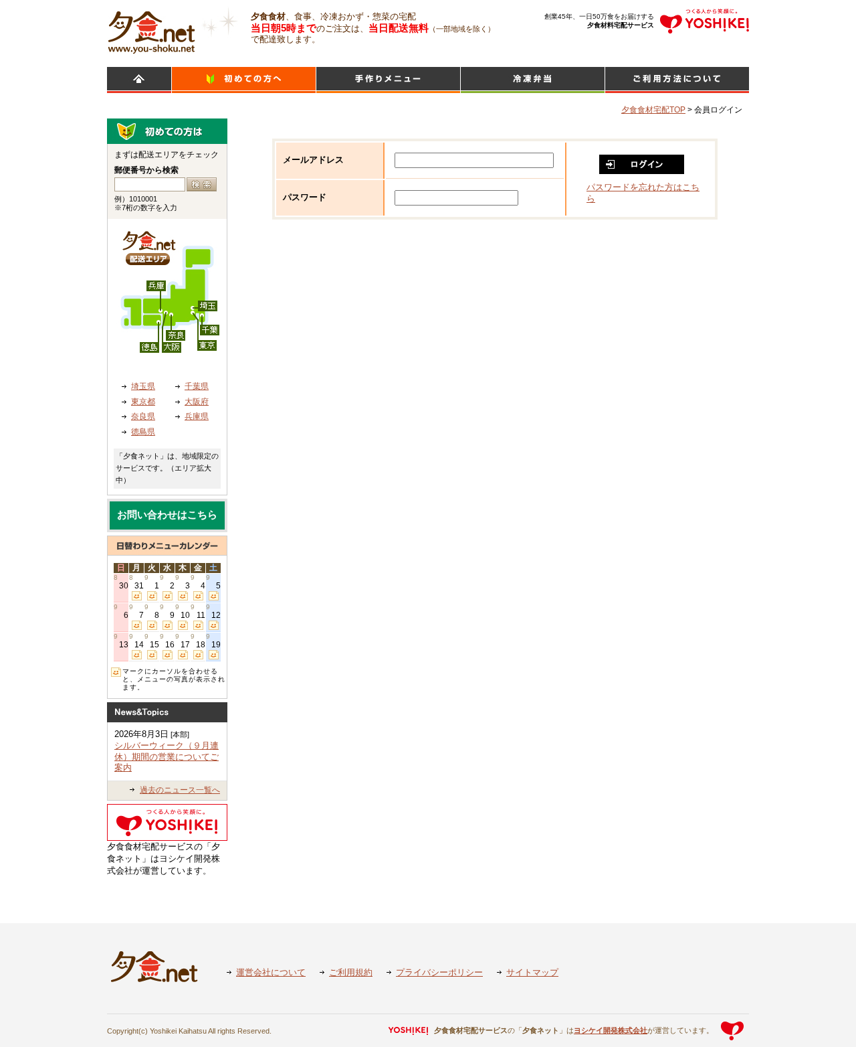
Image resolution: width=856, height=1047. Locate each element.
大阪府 (197, 401)
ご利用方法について (677, 80)
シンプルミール (533, 80)
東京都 (143, 401)
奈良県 (143, 416)
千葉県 (197, 386)
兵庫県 (197, 416)
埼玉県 (143, 386)
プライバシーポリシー (439, 972)
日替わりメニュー (388, 80)
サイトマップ (532, 972)
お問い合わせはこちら (167, 514)
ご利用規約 (350, 972)
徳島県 (143, 431)
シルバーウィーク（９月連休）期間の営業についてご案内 (166, 756)
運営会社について (271, 972)
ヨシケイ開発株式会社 (610, 1030)
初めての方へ (244, 80)
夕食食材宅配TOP (653, 109)
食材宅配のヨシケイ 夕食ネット (151, 30)
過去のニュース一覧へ (180, 790)
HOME (139, 80)
